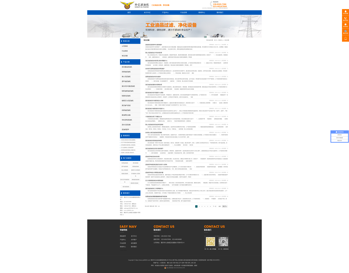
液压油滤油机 (126, 186)
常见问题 (125, 56)
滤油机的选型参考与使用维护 (153, 44)
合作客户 (134, 239)
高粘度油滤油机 (135, 179)
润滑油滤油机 (126, 72)
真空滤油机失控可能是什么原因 (154, 92)
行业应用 (183, 12)
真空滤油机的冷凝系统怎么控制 (154, 100)
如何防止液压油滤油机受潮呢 (153, 132)
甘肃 (188, 262)
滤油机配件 (125, 129)
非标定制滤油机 (127, 120)
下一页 (214, 206)
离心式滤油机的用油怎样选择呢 (154, 124)
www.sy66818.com (129, 210)
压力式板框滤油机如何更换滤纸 (154, 180)
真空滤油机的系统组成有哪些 (153, 140)
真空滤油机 (135, 163)
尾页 (220, 206)
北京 (171, 262)
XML (217, 8)
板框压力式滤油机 (127, 100)
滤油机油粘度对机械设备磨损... (128, 140)
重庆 (168, 262)
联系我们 (220, 12)
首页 (129, 12)
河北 (177, 262)
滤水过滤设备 (126, 124)
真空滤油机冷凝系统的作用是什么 (155, 108)
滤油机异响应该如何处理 (152, 156)
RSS (214, 8)
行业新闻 (125, 51)
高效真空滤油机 (134, 183)
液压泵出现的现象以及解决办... (128, 150)
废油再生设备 (126, 115)
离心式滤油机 (126, 76)
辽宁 (180, 262)
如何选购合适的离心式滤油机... (128, 145)
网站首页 (123, 236)
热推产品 (155, 262)
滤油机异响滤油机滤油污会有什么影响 (156, 164)
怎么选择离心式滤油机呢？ (127, 147)
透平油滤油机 (126, 81)
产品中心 (165, 12)
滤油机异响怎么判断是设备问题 (154, 172)
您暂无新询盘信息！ (224, 8)
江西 (194, 262)
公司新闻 (125, 46)
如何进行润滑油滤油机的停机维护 (155, 68)
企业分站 (204, 8)
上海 (191, 262)
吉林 (182, 262)
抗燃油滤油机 (126, 110)
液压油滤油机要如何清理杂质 (153, 84)
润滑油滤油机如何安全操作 (153, 76)
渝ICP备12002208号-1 (213, 260)
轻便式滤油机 (126, 96)
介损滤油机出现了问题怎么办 (153, 116)
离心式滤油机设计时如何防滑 (153, 52)
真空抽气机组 (126, 105)
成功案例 (134, 243)
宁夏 (185, 262)
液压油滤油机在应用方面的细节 (154, 148)
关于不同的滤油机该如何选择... (128, 142)
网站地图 (209, 8)
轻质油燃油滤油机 (127, 91)
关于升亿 (147, 12)
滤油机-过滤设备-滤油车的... (128, 152)
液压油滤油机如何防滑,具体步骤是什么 (156, 60)
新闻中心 (201, 12)
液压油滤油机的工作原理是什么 (154, 188)
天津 (174, 262)
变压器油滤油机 (127, 67)
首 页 (215, 40)
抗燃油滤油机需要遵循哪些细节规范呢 (156, 196)
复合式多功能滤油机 (128, 86)
